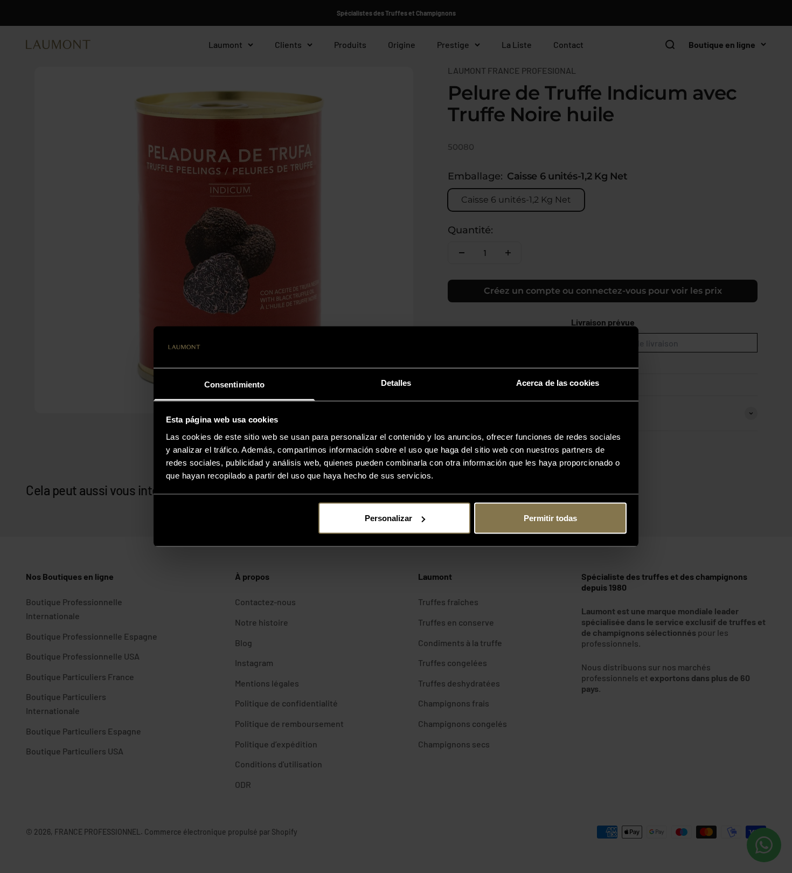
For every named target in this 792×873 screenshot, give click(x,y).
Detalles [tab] (396, 382)
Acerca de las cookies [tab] (557, 382)
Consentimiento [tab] (234, 384)
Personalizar (388, 518)
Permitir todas (550, 518)
